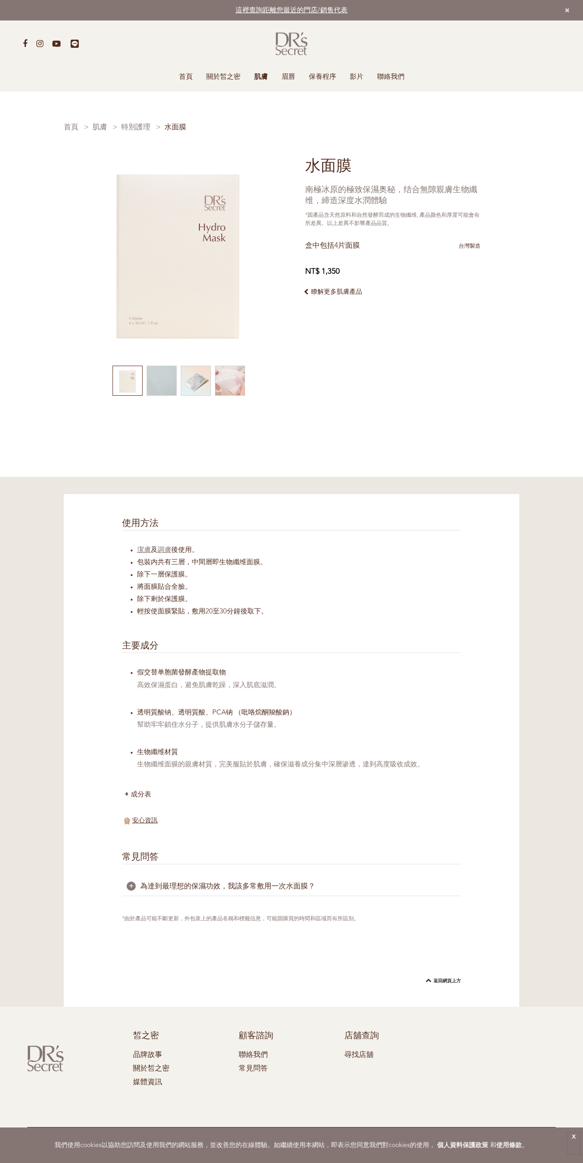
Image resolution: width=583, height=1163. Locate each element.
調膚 (164, 550)
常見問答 (253, 1068)
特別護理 (135, 127)
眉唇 (288, 77)
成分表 (141, 794)
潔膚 (144, 550)
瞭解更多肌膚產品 (336, 292)
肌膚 (261, 77)
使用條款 (509, 1145)
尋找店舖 (358, 1055)
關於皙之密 (223, 77)
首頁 (186, 77)
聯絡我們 (390, 77)
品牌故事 (147, 1055)
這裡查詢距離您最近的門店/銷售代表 (291, 10)
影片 (356, 77)
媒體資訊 (147, 1082)
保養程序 (322, 77)
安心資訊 (145, 820)
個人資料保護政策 (462, 1145)
